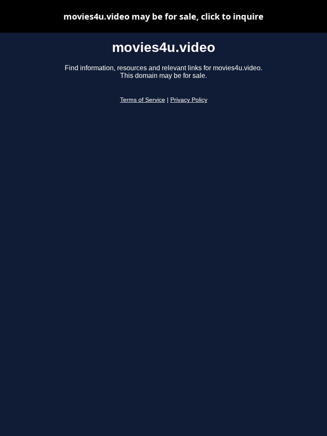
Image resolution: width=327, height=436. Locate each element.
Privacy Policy (188, 100)
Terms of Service (142, 100)
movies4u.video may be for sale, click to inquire (163, 16)
